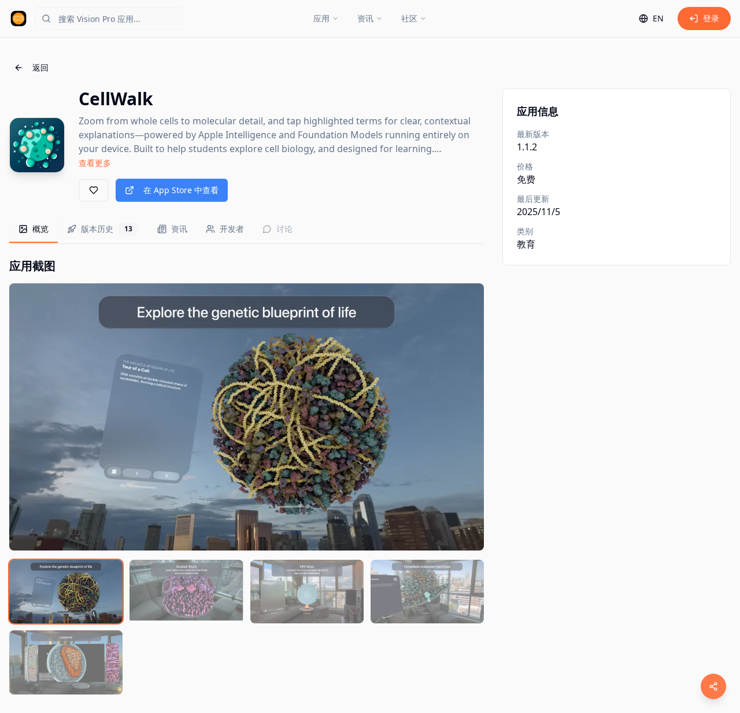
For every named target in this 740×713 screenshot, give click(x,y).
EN (658, 18)
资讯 (365, 18)
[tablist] (246, 230)
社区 (409, 18)
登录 (711, 18)
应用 (321, 18)
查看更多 (95, 162)
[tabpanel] (246, 476)
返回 (40, 67)
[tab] (33, 229)
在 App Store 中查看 (181, 189)
